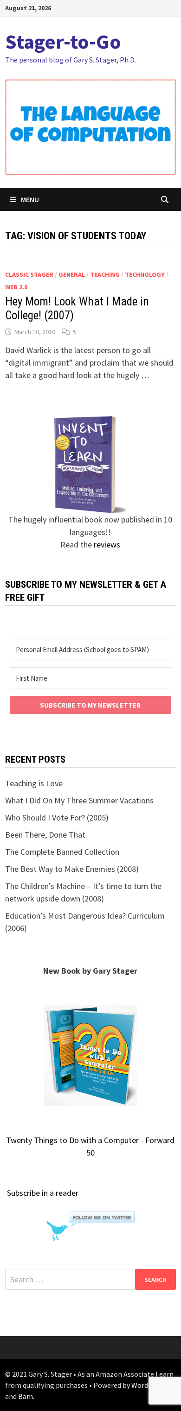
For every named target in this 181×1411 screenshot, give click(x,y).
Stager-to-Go (63, 41)
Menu (30, 199)
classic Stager (29, 274)
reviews (107, 544)
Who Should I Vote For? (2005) (57, 817)
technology (145, 274)
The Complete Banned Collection (62, 851)
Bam (25, 1396)
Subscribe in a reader (42, 1192)
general (71, 274)
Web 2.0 (16, 287)
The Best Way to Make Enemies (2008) (72, 869)
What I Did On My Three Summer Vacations (79, 800)
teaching (105, 274)
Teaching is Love (34, 783)
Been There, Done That (45, 834)
